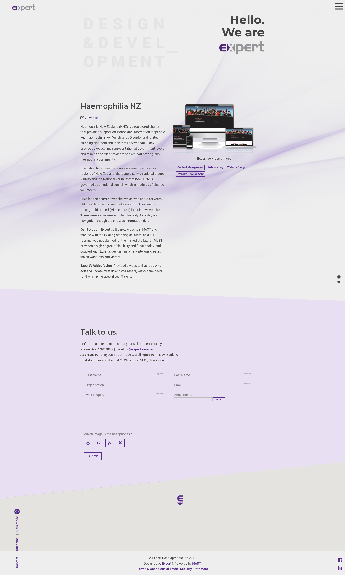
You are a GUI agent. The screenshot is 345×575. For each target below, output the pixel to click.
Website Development (190, 174)
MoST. (196, 563)
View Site (91, 118)
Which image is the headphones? (108, 434)
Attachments (183, 395)
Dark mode (17, 524)
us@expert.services (139, 349)
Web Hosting (215, 167)
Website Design (236, 167)
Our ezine (17, 544)
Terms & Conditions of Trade (157, 569)
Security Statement (194, 569)
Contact (17, 562)
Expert (166, 563)
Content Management (190, 167)
